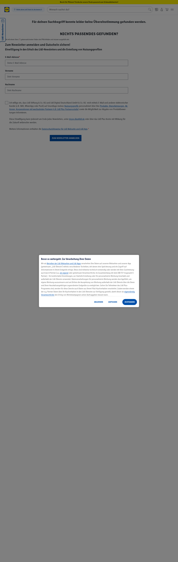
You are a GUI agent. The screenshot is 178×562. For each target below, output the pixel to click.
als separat (64, 273)
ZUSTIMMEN (130, 302)
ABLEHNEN (98, 302)
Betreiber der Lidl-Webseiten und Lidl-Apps (64, 263)
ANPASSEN (112, 302)
